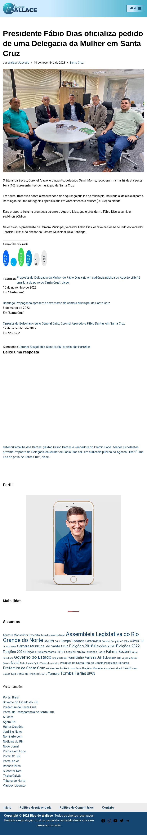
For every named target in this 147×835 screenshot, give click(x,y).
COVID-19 (137, 641)
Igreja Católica (59, 658)
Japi (119, 658)
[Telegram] (127, 822)
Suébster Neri (12, 771)
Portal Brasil (11, 697)
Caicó (57, 641)
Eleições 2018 (81, 646)
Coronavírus (93, 641)
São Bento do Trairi (23, 674)
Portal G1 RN (11, 756)
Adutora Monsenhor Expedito (21, 635)
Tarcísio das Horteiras (76, 347)
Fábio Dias (45, 347)
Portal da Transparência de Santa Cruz (28, 712)
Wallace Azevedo (18, 62)
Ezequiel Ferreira (74, 651)
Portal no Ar (11, 761)
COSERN (124, 641)
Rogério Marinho (92, 668)
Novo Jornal (11, 746)
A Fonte (8, 717)
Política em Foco (14, 751)
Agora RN (9, 722)
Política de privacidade (35, 807)
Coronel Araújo (28, 347)
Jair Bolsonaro (106, 657)
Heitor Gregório (13, 727)
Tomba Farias (73, 673)
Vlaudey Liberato (14, 785)
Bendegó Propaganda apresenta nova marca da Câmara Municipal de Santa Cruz (56, 303)
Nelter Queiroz (26, 663)
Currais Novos (9, 646)
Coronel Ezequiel (110, 641)
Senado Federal (113, 668)
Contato (108, 807)
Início (7, 807)
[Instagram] (109, 822)
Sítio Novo (41, 674)
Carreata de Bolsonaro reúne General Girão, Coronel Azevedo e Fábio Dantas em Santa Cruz (64, 323)
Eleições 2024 (13, 652)
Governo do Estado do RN (20, 702)
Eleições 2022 (128, 646)
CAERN (49, 641)
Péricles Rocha (54, 668)
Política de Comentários (77, 807)
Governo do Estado (32, 657)
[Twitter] (121, 822)
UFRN (91, 673)
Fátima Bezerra (118, 651)
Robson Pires (12, 766)
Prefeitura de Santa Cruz (24, 668)
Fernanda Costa (95, 651)
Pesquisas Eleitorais (117, 663)
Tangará (54, 674)
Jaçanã (126, 658)
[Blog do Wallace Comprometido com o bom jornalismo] (20, 8)
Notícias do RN (13, 741)
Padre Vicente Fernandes (46, 663)
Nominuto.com (12, 736)
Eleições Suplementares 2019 (44, 652)
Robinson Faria (73, 668)
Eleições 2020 (104, 646)
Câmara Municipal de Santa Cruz (42, 646)
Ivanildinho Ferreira (81, 657)
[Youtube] (115, 822)
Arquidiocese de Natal (53, 635)
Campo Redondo (72, 641)
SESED (56, 347)
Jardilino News (12, 732)
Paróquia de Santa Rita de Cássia (81, 663)
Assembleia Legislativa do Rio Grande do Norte (71, 637)
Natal (15, 663)
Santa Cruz (77, 62)
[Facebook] (103, 822)
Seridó (127, 668)
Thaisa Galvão (12, 776)
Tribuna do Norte (14, 781)
